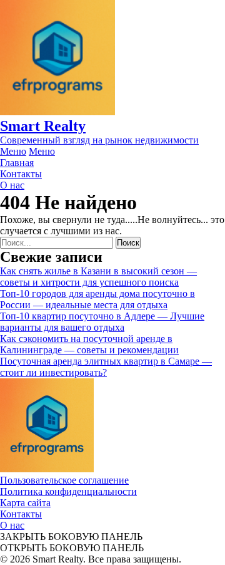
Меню (13, 151)
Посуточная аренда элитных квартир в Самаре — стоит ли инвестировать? (106, 367)
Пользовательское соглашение (64, 480)
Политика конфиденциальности (68, 491)
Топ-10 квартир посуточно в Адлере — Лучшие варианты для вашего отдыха (102, 322)
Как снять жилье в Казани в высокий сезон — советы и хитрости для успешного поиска (98, 277)
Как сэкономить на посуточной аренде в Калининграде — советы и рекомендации (89, 344)
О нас (12, 525)
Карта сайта (25, 502)
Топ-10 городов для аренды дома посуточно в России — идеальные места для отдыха (97, 299)
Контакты (21, 514)
